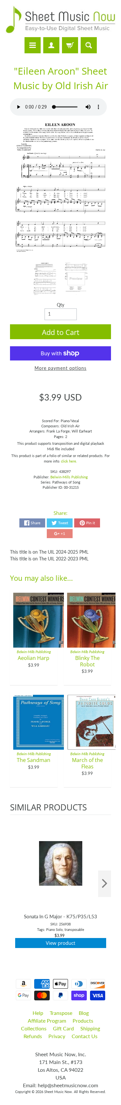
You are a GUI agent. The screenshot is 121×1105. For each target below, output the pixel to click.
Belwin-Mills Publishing (69, 477)
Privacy (56, 1036)
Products (83, 1020)
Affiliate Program (47, 1020)
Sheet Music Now (58, 1091)
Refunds (33, 1036)
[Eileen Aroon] (45, 278)
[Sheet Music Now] (60, 19)
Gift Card (63, 1028)
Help (38, 1013)
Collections (33, 1028)
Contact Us (84, 1036)
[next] (104, 883)
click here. (69, 461)
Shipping (90, 1028)
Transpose (61, 1013)
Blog (84, 1013)
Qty (60, 305)
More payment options (60, 368)
